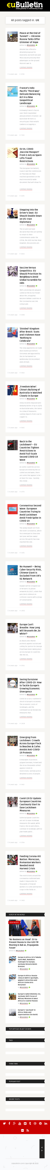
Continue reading (26, 67)
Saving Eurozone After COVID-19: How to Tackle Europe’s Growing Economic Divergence (31, 685)
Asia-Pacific (14, 923)
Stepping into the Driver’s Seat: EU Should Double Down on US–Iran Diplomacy (31, 215)
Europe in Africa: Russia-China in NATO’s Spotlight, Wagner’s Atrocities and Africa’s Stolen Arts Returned (28, 980)
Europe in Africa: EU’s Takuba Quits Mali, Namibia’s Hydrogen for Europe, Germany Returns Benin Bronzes (29, 962)
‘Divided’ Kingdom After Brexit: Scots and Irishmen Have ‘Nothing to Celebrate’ (30, 334)
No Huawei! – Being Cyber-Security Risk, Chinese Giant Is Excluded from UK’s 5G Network (31, 572)
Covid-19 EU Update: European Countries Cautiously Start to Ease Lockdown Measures (31, 804)
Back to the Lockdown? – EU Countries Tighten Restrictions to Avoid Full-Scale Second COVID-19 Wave (29, 450)
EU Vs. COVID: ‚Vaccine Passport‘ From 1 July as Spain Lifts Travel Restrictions (31, 155)
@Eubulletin (31, 45)
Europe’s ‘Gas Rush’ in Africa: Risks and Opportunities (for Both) (28, 1012)
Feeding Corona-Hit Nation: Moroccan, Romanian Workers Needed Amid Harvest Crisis (30, 862)
